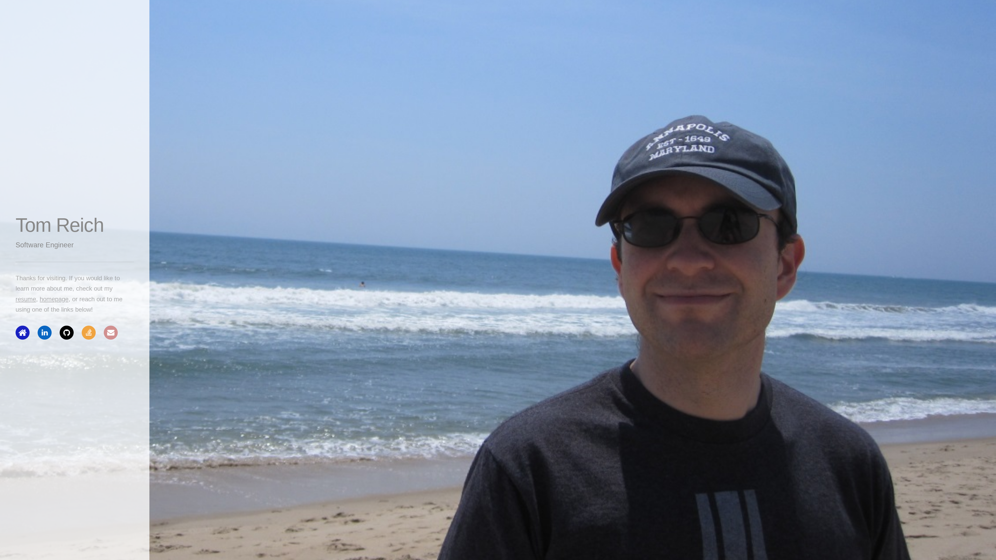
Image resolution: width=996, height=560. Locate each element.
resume (26, 299)
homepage (54, 299)
